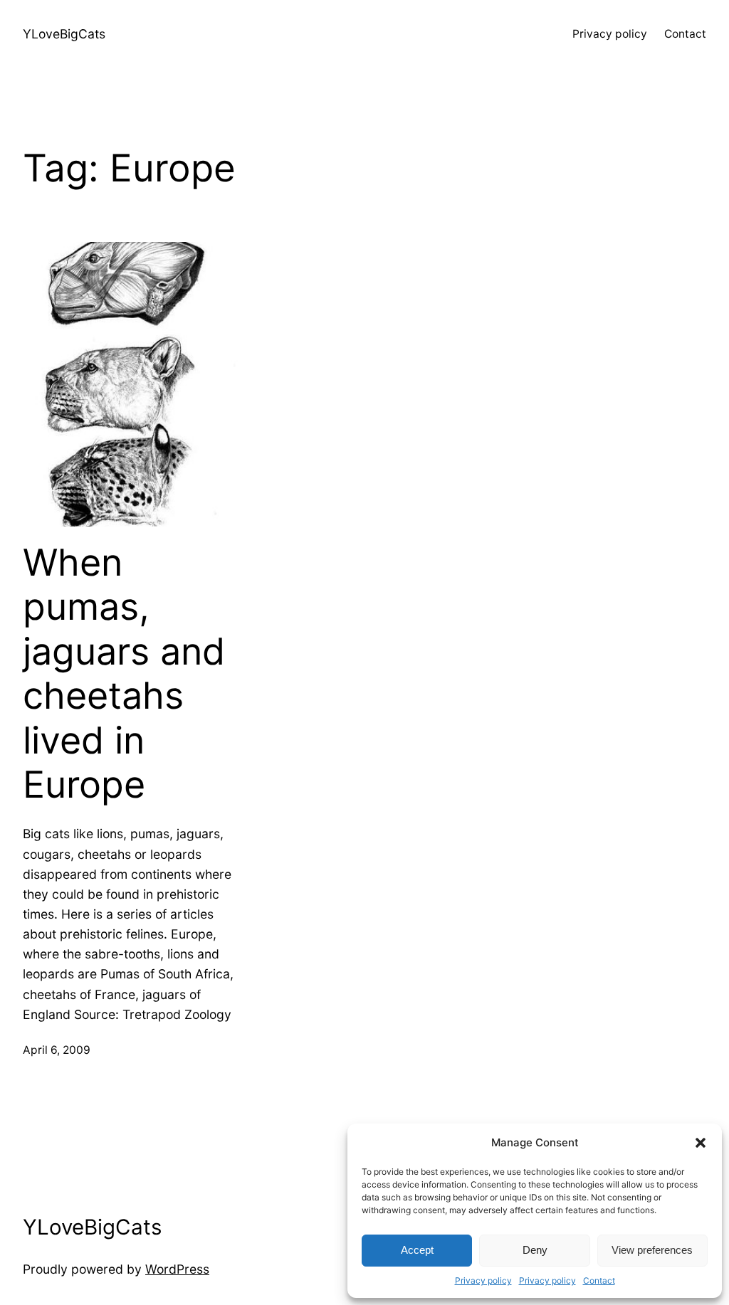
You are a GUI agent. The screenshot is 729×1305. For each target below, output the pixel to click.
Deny (535, 1250)
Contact (599, 1280)
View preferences (652, 1250)
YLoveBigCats (64, 33)
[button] (700, 1143)
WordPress (177, 1269)
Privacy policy (483, 1280)
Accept (417, 1250)
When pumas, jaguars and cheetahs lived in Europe (124, 674)
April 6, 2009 (56, 1050)
